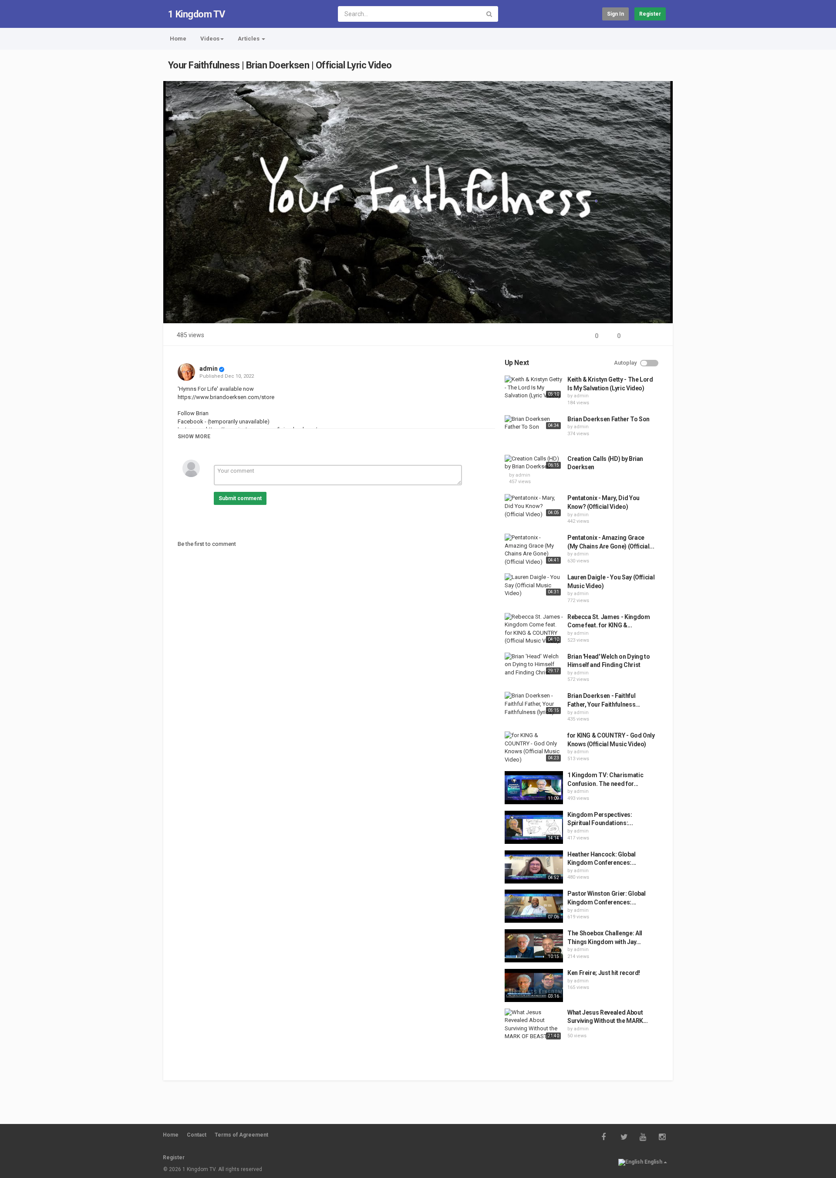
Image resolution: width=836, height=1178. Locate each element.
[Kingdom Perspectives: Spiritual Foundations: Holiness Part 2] (534, 827)
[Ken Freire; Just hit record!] (534, 985)
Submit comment (240, 498)
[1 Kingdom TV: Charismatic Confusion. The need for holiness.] (534, 787)
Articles (249, 38)
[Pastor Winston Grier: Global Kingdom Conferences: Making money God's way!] (534, 906)
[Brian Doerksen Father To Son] (534, 423)
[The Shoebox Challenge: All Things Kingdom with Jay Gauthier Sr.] (534, 945)
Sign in (615, 14)
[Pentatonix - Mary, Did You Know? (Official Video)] (534, 506)
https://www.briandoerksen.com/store (226, 397)
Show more (194, 436)
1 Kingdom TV (196, 14)
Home (178, 38)
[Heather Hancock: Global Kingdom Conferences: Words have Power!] (534, 867)
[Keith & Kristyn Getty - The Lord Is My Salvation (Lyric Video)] (534, 388)
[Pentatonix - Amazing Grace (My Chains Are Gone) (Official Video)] (534, 550)
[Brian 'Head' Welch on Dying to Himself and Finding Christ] (534, 665)
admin (208, 368)
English (653, 1162)
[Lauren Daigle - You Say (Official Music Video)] (534, 585)
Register (650, 14)
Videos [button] (209, 38)
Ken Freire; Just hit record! (603, 972)
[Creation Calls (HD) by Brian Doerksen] (534, 463)
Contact (196, 1135)
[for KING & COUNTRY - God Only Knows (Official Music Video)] (534, 747)
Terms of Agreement (241, 1135)
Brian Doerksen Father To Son (608, 419)
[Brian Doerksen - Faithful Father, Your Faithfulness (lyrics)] (534, 704)
